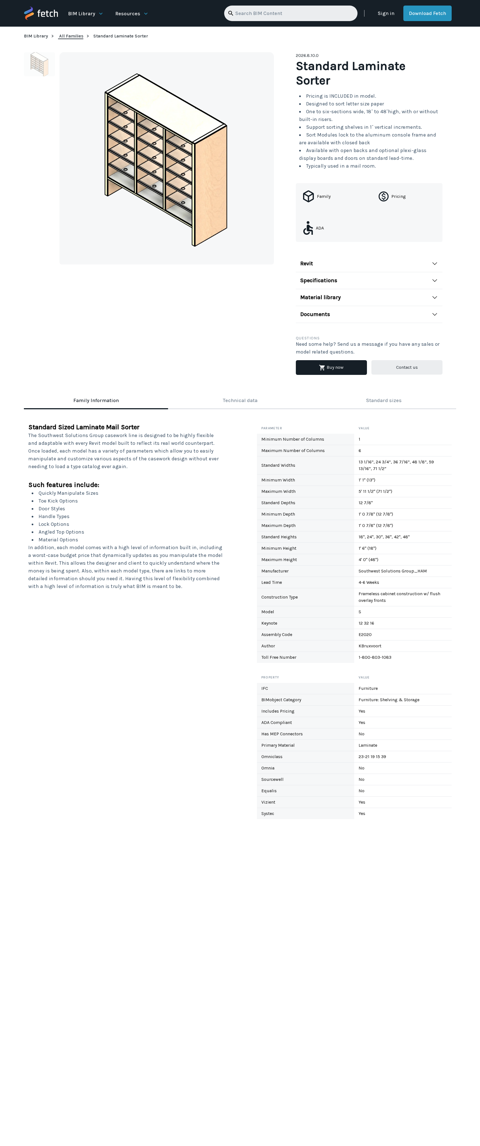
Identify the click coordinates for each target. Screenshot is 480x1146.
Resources (127, 14)
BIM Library (81, 14)
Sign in (386, 13)
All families (71, 36)
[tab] (96, 401)
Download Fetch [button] (427, 13)
